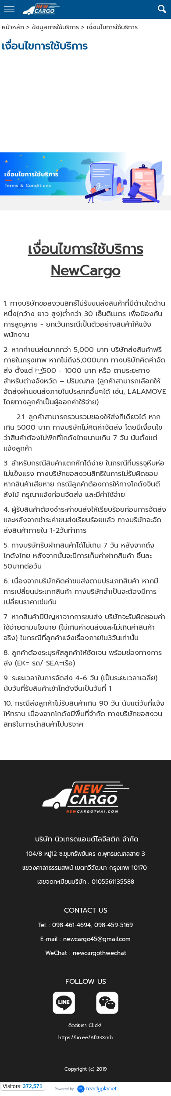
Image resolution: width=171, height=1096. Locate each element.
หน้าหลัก (13, 27)
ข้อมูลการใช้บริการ (55, 27)
